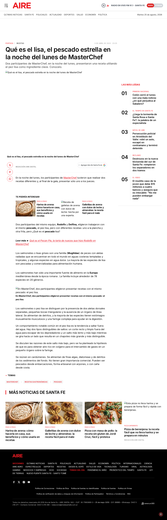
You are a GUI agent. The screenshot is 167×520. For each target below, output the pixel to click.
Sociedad (62, 470)
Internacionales (132, 463)
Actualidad (55, 14)
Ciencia (148, 463)
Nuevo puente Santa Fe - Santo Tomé (46, 473)
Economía (90, 14)
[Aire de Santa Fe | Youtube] (29, 482)
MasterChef (70, 177)
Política (102, 14)
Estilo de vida (93, 467)
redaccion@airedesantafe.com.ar (65, 505)
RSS (128, 494)
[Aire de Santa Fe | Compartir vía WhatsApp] (10, 179)
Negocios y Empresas (34, 470)
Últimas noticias (13, 14)
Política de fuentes (108, 488)
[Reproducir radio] (104, 5)
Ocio (51, 470)
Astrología (146, 467)
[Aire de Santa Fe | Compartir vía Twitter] (10, 165)
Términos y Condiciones (115, 494)
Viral (134, 467)
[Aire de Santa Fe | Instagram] (24, 482)
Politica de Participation (94, 494)
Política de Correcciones (44, 488)
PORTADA (9, 43)
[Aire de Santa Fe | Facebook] (14, 482)
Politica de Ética (62, 488)
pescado (58, 382)
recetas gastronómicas (36, 382)
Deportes (69, 14)
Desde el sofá (76, 467)
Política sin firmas (125, 488)
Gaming (16, 470)
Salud (80, 14)
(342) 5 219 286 (43, 505)
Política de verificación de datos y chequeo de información (60, 494)
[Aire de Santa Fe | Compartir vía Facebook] (10, 172)
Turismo (124, 467)
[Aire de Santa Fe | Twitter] (18, 482)
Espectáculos (33, 467)
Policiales (41, 14)
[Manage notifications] (161, 514)
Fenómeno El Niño (97, 470)
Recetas (20, 43)
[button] (6, 5)
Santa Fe (29, 14)
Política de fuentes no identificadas (85, 488)
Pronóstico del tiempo (121, 470)
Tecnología (110, 467)
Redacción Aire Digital (26, 167)
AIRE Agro (18, 467)
